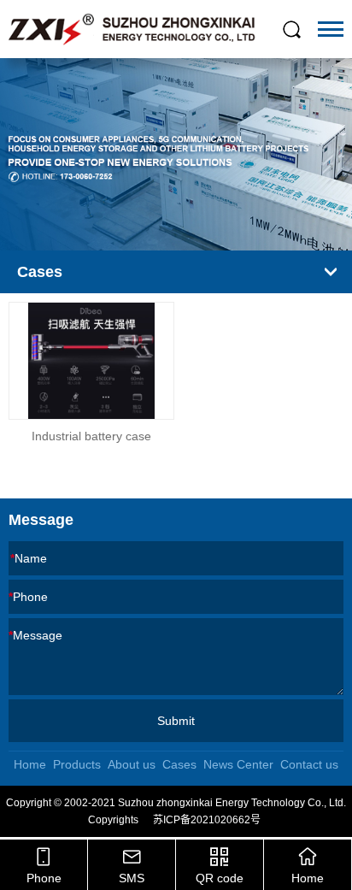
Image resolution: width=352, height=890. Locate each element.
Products (77, 764)
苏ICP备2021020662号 (207, 820)
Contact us (309, 764)
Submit (176, 721)
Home (30, 764)
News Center (238, 764)
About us (131, 764)
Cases (179, 764)
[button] (157, 229)
